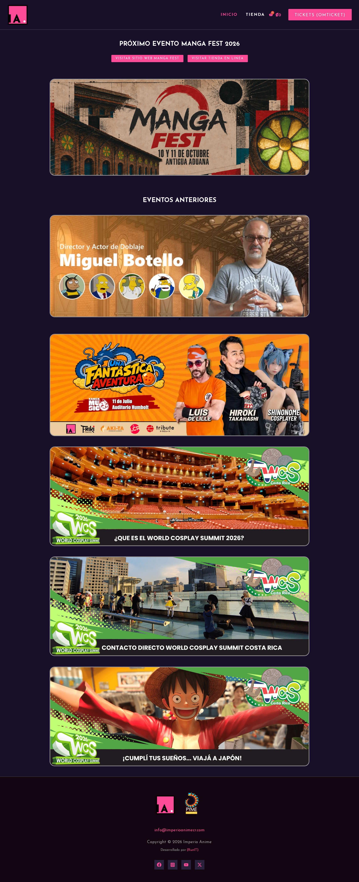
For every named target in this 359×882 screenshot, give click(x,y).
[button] (318, 14)
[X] (199, 865)
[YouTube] (186, 865)
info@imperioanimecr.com (179, 830)
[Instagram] (172, 865)
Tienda (255, 15)
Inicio (229, 15)
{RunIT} (192, 850)
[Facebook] (159, 865)
